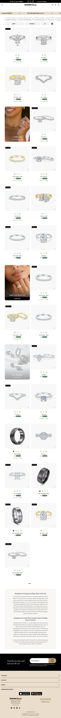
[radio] (16, 55)
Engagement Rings (11, 19)
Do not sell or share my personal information (30, 715)
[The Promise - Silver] (43, 317)
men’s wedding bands (36, 630)
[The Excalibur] (17, 436)
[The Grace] (43, 436)
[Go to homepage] (30, 5)
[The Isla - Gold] (43, 198)
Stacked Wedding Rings (25, 19)
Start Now (17, 298)
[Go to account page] (56, 5)
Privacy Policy (29, 713)
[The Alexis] (43, 39)
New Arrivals (51, 19)
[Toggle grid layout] (48, 23)
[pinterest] (17, 707)
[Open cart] (59, 5)
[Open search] (52, 5)
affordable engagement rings (21, 604)
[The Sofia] (43, 396)
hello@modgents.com (15, 702)
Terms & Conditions (35, 713)
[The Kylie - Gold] (17, 79)
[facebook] (11, 707)
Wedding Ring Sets (39, 19)
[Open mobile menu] (2, 5)
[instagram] (14, 707)
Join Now (52, 660)
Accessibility (24, 713)
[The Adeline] (43, 79)
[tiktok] (19, 707)
